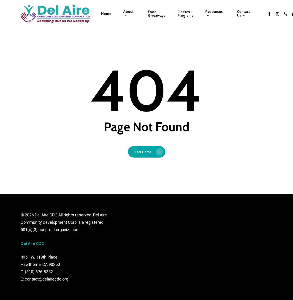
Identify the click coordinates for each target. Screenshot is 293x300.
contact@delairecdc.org (46, 279)
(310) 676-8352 (39, 271)
